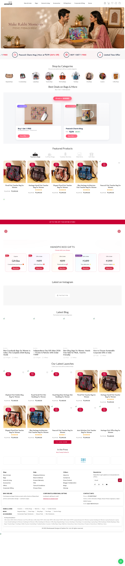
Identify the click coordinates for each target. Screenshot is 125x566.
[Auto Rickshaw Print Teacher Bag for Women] (86, 417)
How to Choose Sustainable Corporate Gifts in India (104, 352)
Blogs (5, 348)
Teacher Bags (57, 511)
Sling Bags (40, 511)
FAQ (34, 483)
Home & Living (45, 3)
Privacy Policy (37, 488)
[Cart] (108, 3)
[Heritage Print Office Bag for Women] (110, 417)
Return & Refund (38, 478)
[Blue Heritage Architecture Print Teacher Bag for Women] (86, 172)
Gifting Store (67, 3)
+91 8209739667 (92, 496)
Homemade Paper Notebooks (25, 514)
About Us (66, 475)
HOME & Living (7, 509)
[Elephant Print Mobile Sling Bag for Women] (14, 381)
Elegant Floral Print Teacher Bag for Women (62, 186)
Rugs (43, 508)
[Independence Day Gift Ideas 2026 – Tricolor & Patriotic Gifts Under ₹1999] (47, 332)
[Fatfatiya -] (8, 3)
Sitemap (65, 488)
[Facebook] (95, 484)
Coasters (19, 508)
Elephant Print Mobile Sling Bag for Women (15, 396)
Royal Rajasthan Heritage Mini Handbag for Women (63, 396)
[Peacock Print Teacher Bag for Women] (110, 172)
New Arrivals (28, 3)
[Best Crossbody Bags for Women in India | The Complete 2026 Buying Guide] (17, 332)
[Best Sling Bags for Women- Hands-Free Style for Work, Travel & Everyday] (77, 332)
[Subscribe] (120, 480)
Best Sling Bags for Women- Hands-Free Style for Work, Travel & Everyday (77, 353)
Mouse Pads (39, 514)
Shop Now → (71, 136)
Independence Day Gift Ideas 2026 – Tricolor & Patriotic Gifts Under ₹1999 (46, 353)
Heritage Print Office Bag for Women (110, 431)
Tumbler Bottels (51, 508)
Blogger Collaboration (69, 483)
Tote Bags (48, 511)
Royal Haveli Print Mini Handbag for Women (38, 396)
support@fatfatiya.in (92, 503)
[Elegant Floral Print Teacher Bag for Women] (62, 172)
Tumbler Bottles (65, 157)
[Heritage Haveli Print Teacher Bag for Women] (38, 172)
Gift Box (91, 157)
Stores (90, 3)
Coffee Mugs (50, 157)
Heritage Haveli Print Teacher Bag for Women (38, 186)
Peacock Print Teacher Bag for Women (110, 186)
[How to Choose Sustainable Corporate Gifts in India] (107, 332)
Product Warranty (38, 480)
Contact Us (66, 478)
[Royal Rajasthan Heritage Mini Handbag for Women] (62, 381)
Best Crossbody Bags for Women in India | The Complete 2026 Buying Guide (16, 353)
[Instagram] (99, 484)
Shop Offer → (24, 136)
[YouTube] (106, 484)
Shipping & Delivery (39, 475)
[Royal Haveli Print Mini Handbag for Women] (38, 381)
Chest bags (31, 511)
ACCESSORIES (7, 514)
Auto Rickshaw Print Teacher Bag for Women (86, 431)
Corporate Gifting (79, 3)
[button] (3, 28)
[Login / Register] (105, 3)
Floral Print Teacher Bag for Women (14, 186)
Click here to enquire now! (50, 498)
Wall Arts (79, 157)
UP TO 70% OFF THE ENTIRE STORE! (62, 222)
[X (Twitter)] (102, 484)
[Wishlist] (23, 163)
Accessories (56, 3)
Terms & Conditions (39, 485)
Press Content (67, 480)
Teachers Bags (35, 157)
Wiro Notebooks (50, 514)
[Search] (119, 3)
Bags (36, 3)
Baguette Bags (21, 511)
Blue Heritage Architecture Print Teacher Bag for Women (86, 186)
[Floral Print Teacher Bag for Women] (14, 172)
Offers (5, 485)
